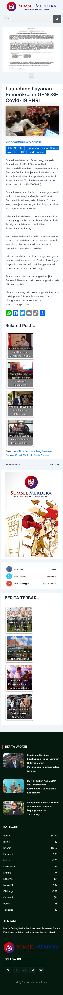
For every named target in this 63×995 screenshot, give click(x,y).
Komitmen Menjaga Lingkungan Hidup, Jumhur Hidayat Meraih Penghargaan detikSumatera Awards (43, 763)
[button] (31, 76)
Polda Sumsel (37, 152)
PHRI (22, 152)
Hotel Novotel (15, 148)
